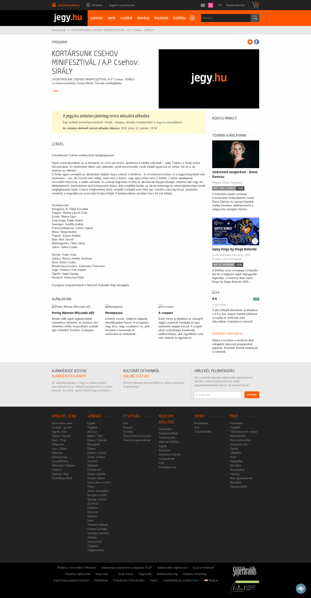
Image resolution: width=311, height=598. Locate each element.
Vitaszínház (94, 541)
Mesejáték (93, 444)
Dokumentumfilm (240, 440)
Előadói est (94, 469)
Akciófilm (235, 465)
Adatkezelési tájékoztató (172, 567)
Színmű (92, 461)
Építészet (165, 450)
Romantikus (237, 469)
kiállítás (179, 18)
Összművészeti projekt (137, 436)
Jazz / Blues (59, 448)
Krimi (90, 520)
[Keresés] (254, 18)
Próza (91, 486)
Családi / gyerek (62, 427)
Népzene (57, 452)
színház (96, 18)
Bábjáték (92, 465)
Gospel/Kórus (60, 461)
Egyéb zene (59, 431)
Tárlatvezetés (167, 437)
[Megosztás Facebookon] (256, 41)
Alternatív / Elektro (63, 465)
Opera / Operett (61, 436)
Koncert (128, 427)
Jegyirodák (145, 574)
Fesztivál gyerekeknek (137, 440)
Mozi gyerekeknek (241, 478)
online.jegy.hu (136, 376)
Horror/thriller (238, 436)
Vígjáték (92, 427)
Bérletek (97, 5)
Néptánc (92, 516)
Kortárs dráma (96, 478)
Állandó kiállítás (168, 433)
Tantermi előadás (97, 524)
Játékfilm (235, 452)
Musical (92, 431)
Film (125, 423)
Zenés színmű (96, 457)
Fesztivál (131, 416)
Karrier (154, 580)
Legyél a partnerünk (122, 5)
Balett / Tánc (95, 436)
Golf (196, 427)
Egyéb (91, 423)
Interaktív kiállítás (170, 454)
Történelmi (165, 429)
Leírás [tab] (57, 144)
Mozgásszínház (97, 495)
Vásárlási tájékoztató (78, 574)
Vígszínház (219, 304)
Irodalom (92, 507)
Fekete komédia (97, 529)
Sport (199, 416)
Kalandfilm (236, 461)
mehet (252, 395)
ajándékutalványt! (69, 376)
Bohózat (92, 512)
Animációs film (239, 444)
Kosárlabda (201, 423)
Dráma (91, 448)
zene (111, 18)
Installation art (167, 467)
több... (57, 90)
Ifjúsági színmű (96, 499)
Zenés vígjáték (96, 474)
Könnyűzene (59, 457)
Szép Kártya (125, 574)
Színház (94, 416)
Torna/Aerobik (202, 431)
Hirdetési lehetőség (194, 574)
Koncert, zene (64, 416)
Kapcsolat (102, 574)
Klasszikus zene (62, 423)
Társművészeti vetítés (243, 431)
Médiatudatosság (167, 574)
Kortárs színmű (96, 452)
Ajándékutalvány (69, 5)
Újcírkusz (93, 503)
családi (126, 18)
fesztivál (161, 18)
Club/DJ (57, 469)
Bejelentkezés (235, 5)
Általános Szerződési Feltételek (76, 567)
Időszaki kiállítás (169, 441)
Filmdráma (236, 423)
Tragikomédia (95, 550)
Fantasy (235, 474)
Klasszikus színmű (99, 482)
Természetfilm (238, 486)
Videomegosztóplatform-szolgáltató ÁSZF (126, 567)
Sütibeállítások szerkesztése (181, 580)
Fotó (161, 463)
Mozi (234, 416)
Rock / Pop (59, 440)
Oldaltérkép (101, 580)
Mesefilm (235, 482)
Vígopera (92, 545)
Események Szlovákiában (129, 580)
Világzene (58, 444)
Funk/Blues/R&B (62, 478)
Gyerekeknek (167, 458)
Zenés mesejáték (98, 490)
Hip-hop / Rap (60, 474)
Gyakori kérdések (203, 567)
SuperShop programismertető (71, 580)
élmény (143, 18)
